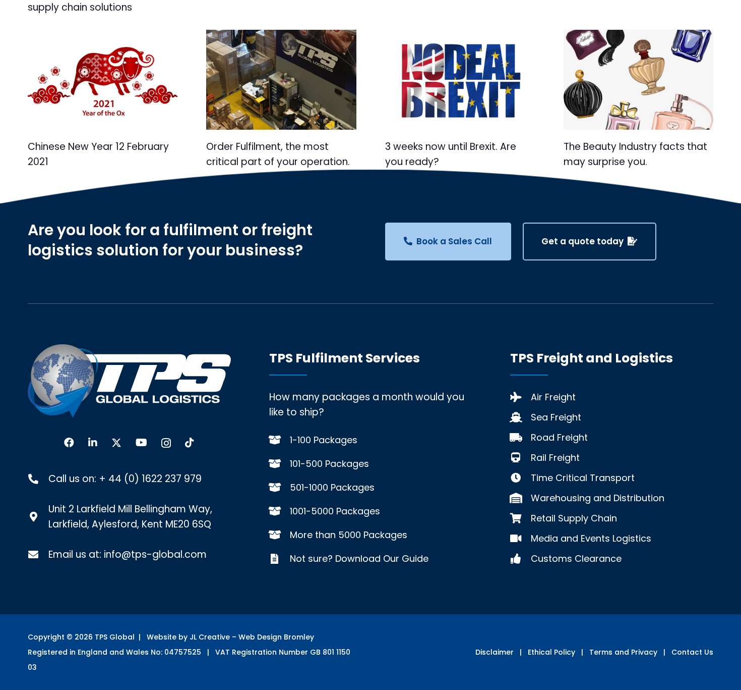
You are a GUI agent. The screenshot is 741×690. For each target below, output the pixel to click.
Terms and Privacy (623, 652)
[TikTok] (189, 443)
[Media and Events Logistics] (520, 539)
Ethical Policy (551, 652)
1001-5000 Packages (335, 511)
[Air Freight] (520, 397)
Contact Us (692, 652)
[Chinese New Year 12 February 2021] (102, 80)
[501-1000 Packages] (279, 488)
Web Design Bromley (276, 637)
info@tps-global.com (155, 554)
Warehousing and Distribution (597, 498)
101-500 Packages (329, 463)
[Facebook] (69, 443)
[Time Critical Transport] (520, 478)
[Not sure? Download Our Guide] (279, 559)
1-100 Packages (323, 440)
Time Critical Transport (583, 477)
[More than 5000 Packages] (279, 535)
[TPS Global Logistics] (129, 380)
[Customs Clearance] (520, 559)
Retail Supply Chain (574, 518)
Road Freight (559, 437)
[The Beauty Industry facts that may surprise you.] (638, 80)
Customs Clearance (576, 558)
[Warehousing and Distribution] (520, 498)
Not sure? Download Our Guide (359, 558)
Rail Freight (555, 457)
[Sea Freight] (520, 417)
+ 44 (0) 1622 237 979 (150, 479)
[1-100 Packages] (279, 440)
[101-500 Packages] (279, 464)
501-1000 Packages (332, 487)
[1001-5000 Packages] (279, 511)
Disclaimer (494, 652)
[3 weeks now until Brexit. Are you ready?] (460, 80)
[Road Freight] (520, 438)
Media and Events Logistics (591, 538)
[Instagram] (166, 443)
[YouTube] (141, 443)
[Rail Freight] (520, 458)
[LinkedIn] (92, 443)
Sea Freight (556, 417)
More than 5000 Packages (348, 534)
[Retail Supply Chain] (520, 518)
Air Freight (553, 397)
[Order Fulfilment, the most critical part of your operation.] (281, 80)
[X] (116, 443)
